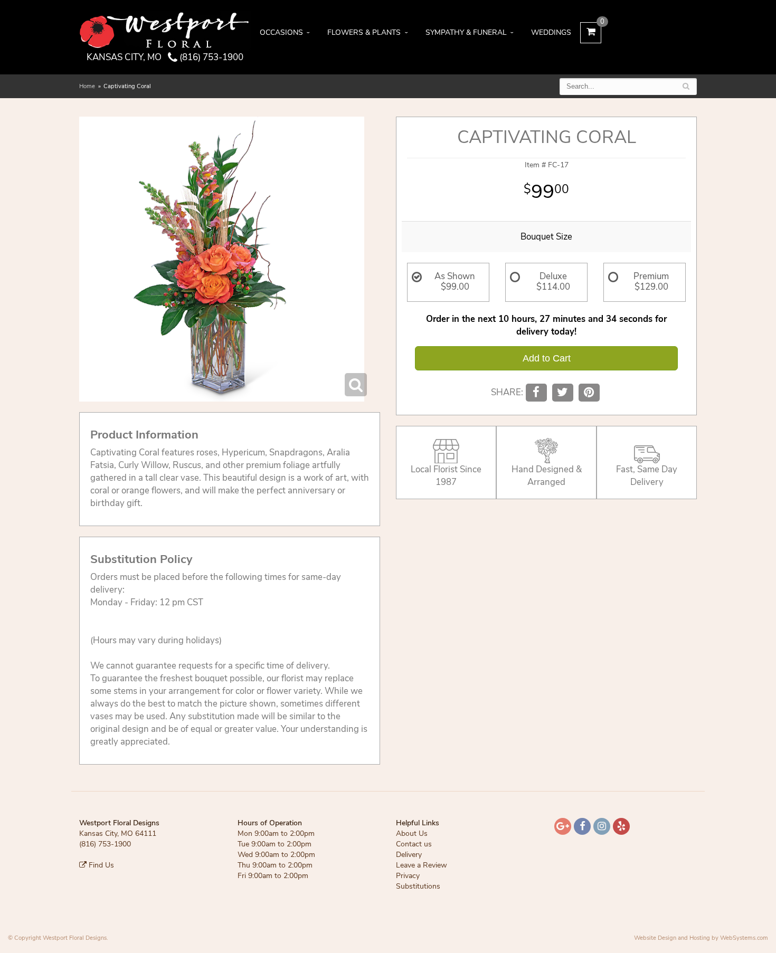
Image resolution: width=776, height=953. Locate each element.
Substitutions (418, 886)
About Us (412, 833)
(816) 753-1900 (210, 57)
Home (87, 86)
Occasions (281, 32)
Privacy (408, 876)
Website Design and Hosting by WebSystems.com (701, 938)
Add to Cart (547, 358)
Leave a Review (421, 865)
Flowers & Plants (364, 32)
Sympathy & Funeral (466, 32)
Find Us (100, 865)
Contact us (414, 844)
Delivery (409, 855)
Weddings (551, 32)
